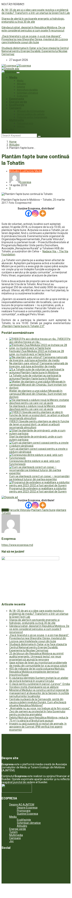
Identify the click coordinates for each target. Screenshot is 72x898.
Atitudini (21, 83)
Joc (11, 129)
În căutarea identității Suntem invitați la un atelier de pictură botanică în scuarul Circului (38, 679)
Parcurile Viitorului (20, 510)
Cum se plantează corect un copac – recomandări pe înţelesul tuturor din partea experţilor (39, 478)
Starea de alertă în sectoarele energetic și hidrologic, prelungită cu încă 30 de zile (33, 20)
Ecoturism (22, 96)
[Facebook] (28, 213)
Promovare (24, 810)
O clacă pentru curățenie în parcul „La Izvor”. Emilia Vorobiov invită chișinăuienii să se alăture (39, 685)
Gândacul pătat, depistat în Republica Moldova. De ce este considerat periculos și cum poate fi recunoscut (33, 29)
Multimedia (16, 120)
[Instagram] (35, 213)
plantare (61, 510)
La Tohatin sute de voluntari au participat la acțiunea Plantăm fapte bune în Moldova (35, 377)
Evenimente (16, 98)
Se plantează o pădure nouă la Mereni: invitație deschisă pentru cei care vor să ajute (37, 408)
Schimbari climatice (27, 93)
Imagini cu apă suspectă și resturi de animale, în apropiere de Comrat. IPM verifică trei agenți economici (38, 726)
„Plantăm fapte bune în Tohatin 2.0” (23, 326)
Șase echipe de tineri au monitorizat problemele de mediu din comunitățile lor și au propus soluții (38, 664)
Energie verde (18, 101)
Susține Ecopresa (27, 813)
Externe (21, 86)
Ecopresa (25, 182)
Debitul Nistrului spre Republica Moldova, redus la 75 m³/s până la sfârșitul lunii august (38, 719)
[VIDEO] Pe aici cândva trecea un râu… (39, 340)
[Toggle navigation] (18, 72)
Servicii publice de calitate (31, 114)
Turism (13, 832)
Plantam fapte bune (43, 510)
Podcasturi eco (25, 123)
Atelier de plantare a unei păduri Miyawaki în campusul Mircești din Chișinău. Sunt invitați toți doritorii (38, 393)
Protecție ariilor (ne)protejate (32, 117)
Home (13, 141)
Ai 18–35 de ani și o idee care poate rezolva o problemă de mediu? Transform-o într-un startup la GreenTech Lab (36, 11)
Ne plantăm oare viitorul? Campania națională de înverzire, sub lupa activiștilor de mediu (38, 365)
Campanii (15, 107)
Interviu (21, 126)
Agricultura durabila (27, 90)
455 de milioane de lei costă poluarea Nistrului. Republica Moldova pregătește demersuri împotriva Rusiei (37, 671)
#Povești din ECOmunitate (31, 111)
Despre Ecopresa (27, 807)
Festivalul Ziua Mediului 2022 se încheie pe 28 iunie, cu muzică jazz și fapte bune (36, 353)
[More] (43, 213)
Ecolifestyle (16, 104)
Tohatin (6, 513)
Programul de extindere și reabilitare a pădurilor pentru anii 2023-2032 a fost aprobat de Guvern (38, 490)
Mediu (13, 77)
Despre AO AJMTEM (21, 804)
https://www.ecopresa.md (17, 544)
